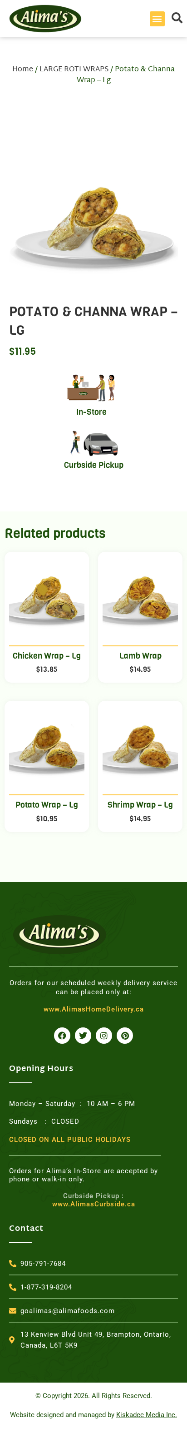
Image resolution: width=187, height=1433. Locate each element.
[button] (157, 18)
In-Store (91, 412)
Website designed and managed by (93, 1415)
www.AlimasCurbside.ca (93, 1200)
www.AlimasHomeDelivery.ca (94, 1009)
